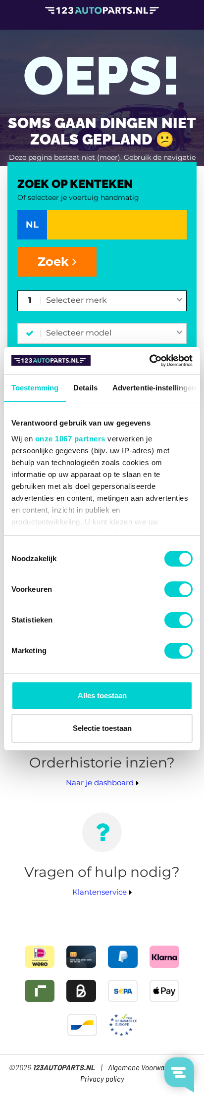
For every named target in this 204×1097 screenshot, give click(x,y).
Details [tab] (85, 387)
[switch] (178, 589)
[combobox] (114, 300)
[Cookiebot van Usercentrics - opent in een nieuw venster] (149, 360)
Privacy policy (102, 1079)
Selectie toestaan (102, 728)
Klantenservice (99, 892)
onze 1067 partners (70, 438)
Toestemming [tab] (34, 387)
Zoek (55, 261)
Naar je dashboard (100, 782)
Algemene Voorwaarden (145, 1068)
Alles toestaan (102, 695)
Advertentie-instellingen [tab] (154, 387)
